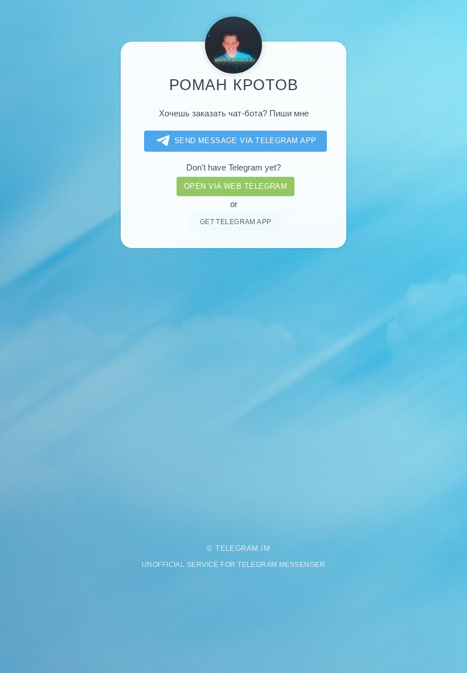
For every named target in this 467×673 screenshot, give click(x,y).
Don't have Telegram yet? (233, 167)
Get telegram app (236, 221)
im (265, 548)
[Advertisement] (233, 388)
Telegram (237, 548)
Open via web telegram (235, 186)
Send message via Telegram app (245, 140)
